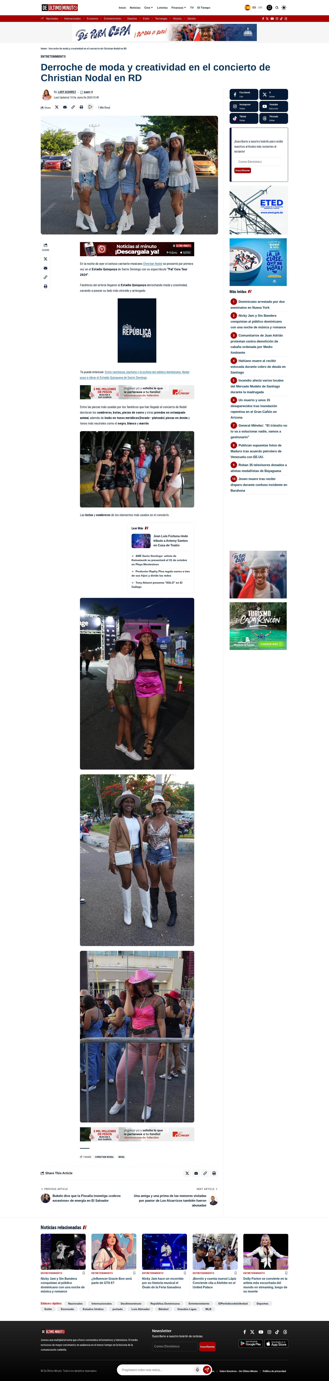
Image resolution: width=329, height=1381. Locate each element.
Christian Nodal (152, 264)
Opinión (191, 18)
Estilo (146, 18)
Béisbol (163, 1309)
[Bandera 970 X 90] (164, 32)
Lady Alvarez (67, 92)
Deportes (132, 18)
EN (260, 7)
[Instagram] (277, 19)
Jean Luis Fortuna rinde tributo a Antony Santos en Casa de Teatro (170, 541)
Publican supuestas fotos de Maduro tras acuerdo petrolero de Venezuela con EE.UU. (256, 451)
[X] (267, 19)
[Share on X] (57, 107)
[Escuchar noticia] (90, 106)
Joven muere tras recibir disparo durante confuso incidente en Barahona (259, 484)
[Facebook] (263, 19)
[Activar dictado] (197, 1370)
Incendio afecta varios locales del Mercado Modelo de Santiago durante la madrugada (257, 386)
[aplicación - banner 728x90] (137, 249)
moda (121, 1157)
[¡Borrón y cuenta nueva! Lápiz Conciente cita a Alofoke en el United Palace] (215, 1252)
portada (118, 1309)
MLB (208, 1309)
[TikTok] (281, 19)
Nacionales (52, 18)
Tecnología (161, 18)
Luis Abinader (141, 1309)
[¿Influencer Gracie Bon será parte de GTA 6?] (113, 1252)
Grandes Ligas (186, 1309)
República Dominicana (165, 1303)
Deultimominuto (131, 1303)
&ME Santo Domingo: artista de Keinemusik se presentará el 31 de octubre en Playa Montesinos (159, 560)
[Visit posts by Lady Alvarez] (46, 94)
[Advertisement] (259, 515)
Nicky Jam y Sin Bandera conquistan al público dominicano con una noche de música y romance (258, 321)
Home (44, 48)
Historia (177, 18)
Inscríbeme (243, 170)
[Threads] (285, 19)
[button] (277, 7)
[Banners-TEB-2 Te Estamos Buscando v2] (137, 392)
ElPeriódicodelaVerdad (233, 1303)
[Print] (81, 107)
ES (254, 7)
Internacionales (72, 18)
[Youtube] (273, 106)
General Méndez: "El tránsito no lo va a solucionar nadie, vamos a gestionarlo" (259, 431)
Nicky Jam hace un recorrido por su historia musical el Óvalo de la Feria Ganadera (163, 1283)
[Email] (65, 107)
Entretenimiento (112, 18)
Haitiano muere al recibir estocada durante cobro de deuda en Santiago (258, 366)
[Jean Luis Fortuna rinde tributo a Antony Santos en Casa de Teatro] (141, 541)
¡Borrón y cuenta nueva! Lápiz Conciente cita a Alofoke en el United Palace (214, 1283)
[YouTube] (272, 19)
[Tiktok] (244, 118)
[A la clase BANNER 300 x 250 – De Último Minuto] (258, 262)
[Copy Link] (73, 107)
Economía (92, 18)
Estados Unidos (93, 1309)
